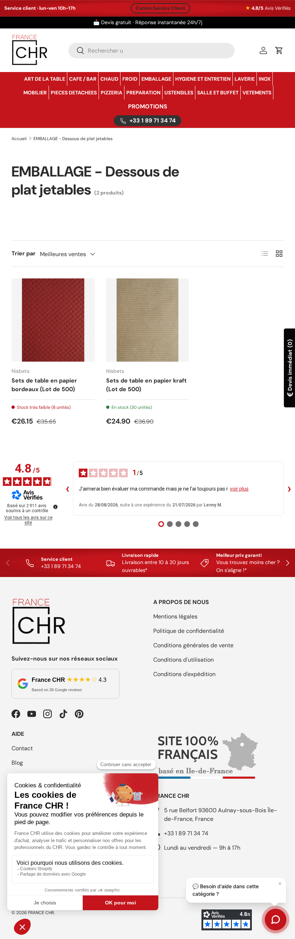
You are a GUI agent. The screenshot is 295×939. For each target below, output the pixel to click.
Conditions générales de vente (193, 645)
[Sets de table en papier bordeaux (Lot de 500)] (53, 320)
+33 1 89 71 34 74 (186, 833)
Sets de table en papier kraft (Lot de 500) (146, 385)
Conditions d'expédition (184, 674)
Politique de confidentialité (188, 631)
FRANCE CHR (41, 913)
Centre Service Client (160, 8)
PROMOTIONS (147, 106)
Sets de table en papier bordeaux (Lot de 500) (44, 385)
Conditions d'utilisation (183, 659)
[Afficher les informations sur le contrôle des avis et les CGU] (55, 507)
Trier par (24, 253)
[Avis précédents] (67, 488)
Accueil (19, 139)
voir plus (239, 489)
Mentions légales (175, 616)
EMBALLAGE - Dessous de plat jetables (73, 139)
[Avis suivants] (289, 488)
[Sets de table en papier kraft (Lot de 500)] (147, 320)
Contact (22, 748)
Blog (17, 762)
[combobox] (151, 50)
